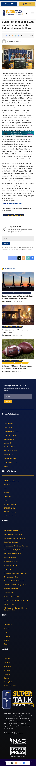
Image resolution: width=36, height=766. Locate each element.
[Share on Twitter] (9, 35)
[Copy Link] (15, 35)
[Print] (18, 35)
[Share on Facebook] (6, 35)
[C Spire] (18, 133)
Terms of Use (20, 247)
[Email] (12, 35)
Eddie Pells (8, 371)
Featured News (8, 215)
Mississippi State (8, 362)
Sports (25, 362)
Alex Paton (11, 41)
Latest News (19, 215)
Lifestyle (27, 293)
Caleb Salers (8, 301)
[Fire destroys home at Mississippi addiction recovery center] (18, 315)
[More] (21, 35)
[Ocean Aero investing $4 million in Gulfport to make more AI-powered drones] (18, 281)
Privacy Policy (15, 249)
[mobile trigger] (27, 13)
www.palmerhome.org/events (12, 203)
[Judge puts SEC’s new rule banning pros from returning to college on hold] (18, 349)
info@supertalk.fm (17, 733)
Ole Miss (18, 362)
